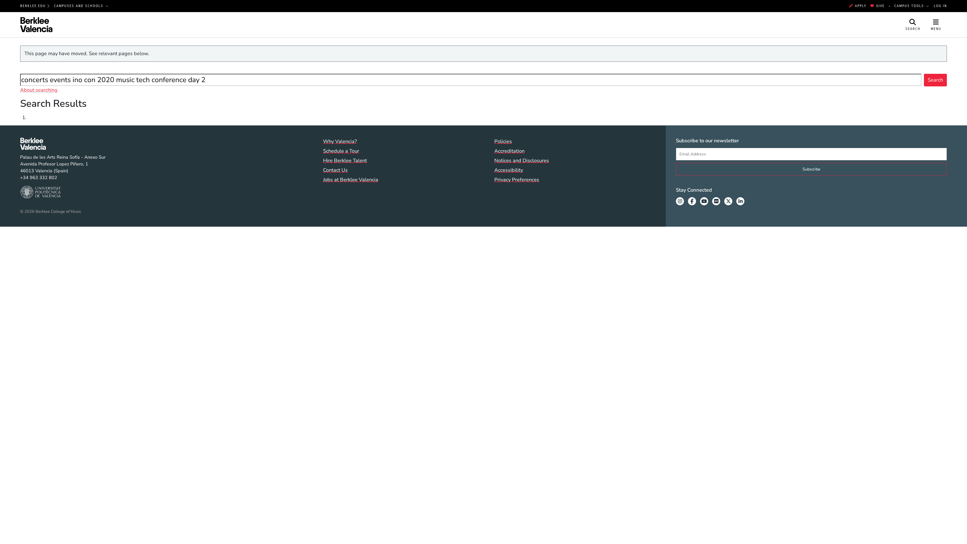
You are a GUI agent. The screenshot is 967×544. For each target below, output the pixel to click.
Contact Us (335, 170)
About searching (38, 90)
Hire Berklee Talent (345, 160)
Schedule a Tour (341, 151)
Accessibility (508, 170)
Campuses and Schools (79, 6)
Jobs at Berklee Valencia (350, 179)
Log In (940, 6)
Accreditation (509, 151)
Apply (860, 6)
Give (880, 6)
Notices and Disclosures (521, 160)
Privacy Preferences (516, 179)
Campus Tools (909, 6)
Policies (503, 141)
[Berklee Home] (63, 144)
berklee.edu (33, 6)
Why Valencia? (340, 141)
